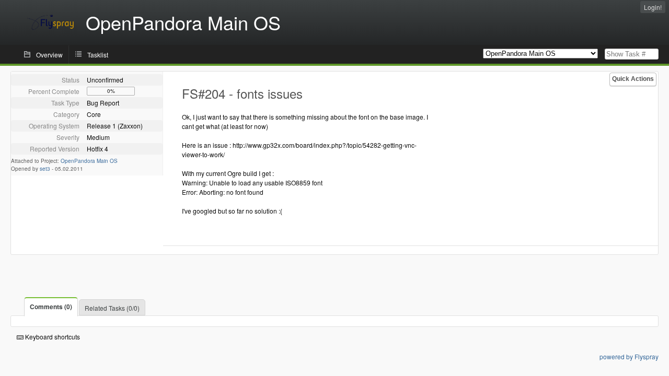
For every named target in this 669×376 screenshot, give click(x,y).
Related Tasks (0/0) (112, 307)
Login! (653, 7)
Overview (49, 54)
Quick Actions (633, 79)
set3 (45, 168)
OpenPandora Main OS (89, 160)
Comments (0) (51, 306)
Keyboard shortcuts (52, 336)
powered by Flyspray (629, 356)
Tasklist (97, 54)
